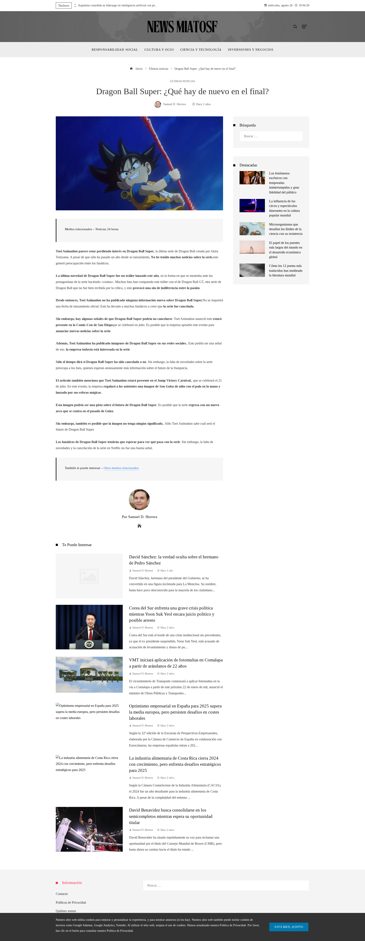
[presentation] (75, 4)
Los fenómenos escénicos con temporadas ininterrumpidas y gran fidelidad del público (284, 182)
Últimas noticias (182, 81)
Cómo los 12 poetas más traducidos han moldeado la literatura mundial (285, 270)
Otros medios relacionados (121, 468)
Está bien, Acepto (289, 927)
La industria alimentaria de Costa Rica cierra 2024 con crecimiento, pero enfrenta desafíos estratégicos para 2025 (175, 764)
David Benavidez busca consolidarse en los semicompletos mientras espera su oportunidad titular (170, 816)
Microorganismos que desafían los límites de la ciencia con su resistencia (285, 229)
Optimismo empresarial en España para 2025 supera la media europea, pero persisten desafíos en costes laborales (175, 712)
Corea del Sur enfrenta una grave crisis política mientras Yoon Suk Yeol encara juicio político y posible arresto (171, 614)
